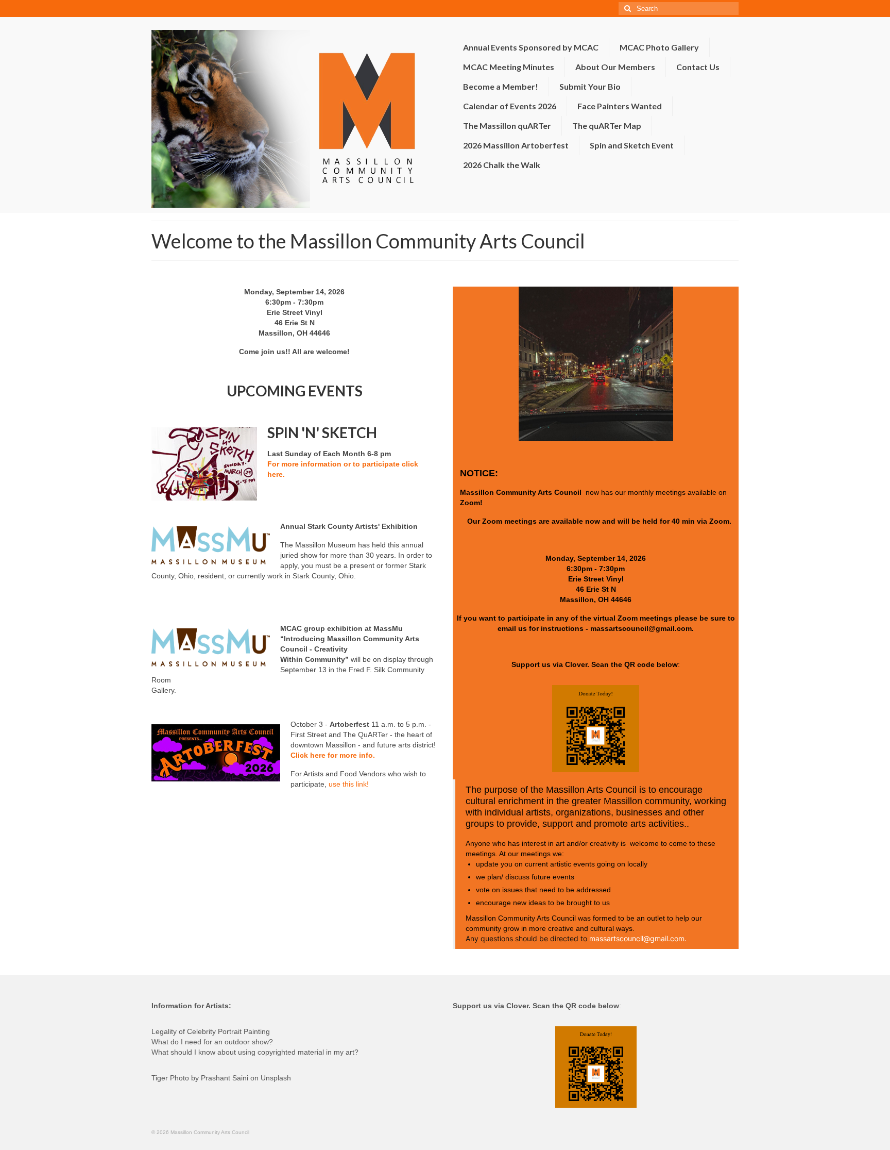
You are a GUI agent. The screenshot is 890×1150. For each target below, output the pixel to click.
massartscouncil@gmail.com (641, 628)
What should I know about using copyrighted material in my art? (254, 1052)
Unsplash (276, 1078)
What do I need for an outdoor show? (212, 1042)
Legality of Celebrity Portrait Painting (210, 1031)
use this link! (349, 784)
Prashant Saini (224, 1078)
